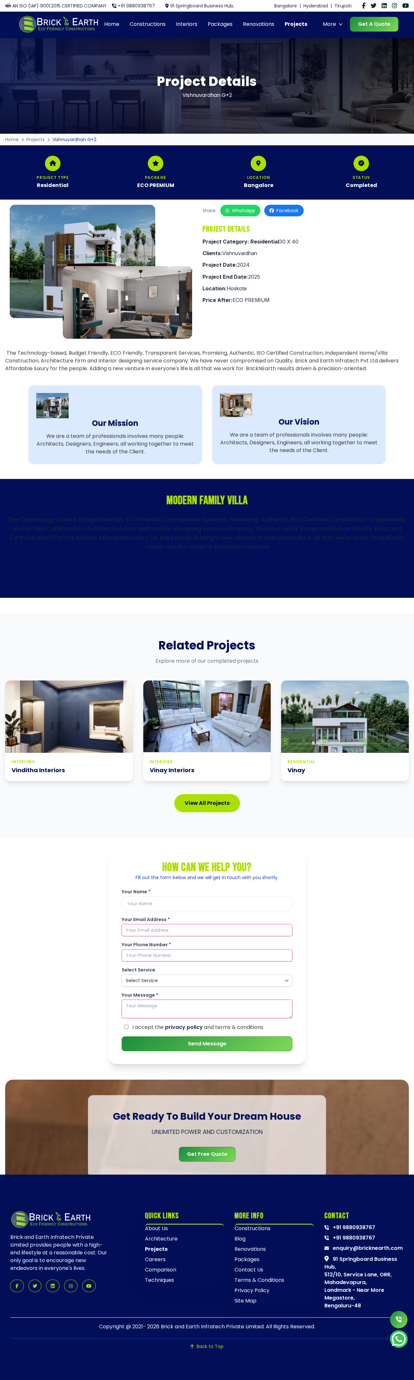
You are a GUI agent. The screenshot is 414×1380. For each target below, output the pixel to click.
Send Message (207, 1043)
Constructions (148, 24)
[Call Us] (399, 1319)
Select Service (138, 970)
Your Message (140, 995)
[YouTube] (405, 5)
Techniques (159, 1280)
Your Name (136, 891)
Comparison (160, 1269)
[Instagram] (394, 5)
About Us (156, 1228)
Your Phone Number (146, 944)
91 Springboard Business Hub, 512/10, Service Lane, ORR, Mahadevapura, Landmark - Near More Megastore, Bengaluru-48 (360, 1282)
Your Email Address (146, 919)
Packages (220, 24)
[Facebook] (363, 5)
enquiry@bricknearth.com (367, 1248)
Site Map (245, 1300)
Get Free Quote (207, 1154)
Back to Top (210, 1346)
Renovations (258, 24)
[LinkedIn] (384, 5)
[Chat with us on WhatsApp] (399, 1339)
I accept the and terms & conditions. (197, 1027)
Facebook (288, 210)
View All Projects (207, 803)
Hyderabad (315, 6)
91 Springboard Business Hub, (202, 6)
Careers (155, 1259)
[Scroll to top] (400, 1367)
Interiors (186, 24)
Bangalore (285, 6)
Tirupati (343, 6)
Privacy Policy (251, 1290)
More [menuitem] (329, 24)
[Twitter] (373, 5)
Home (111, 24)
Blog (239, 1238)
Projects (296, 24)
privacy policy (184, 1027)
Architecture (161, 1238)
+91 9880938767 (136, 6)
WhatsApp (243, 210)
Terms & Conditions (259, 1280)
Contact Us (248, 1269)
